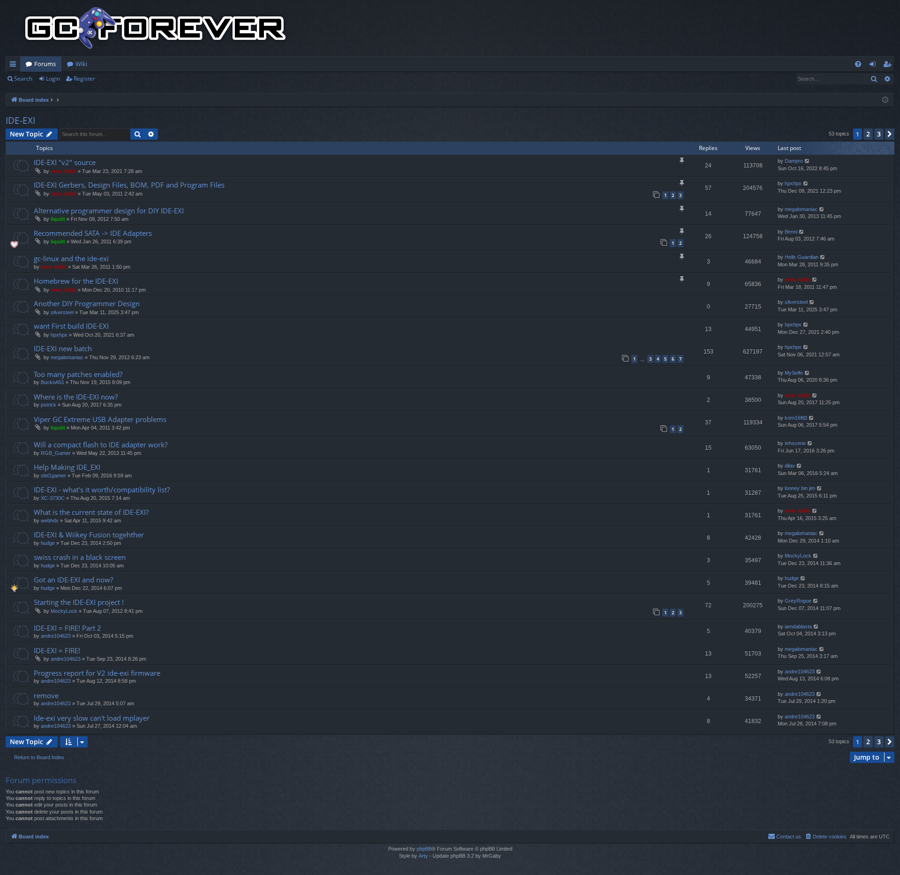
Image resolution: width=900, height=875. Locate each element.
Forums (45, 64)
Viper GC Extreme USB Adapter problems (100, 419)
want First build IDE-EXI (71, 326)
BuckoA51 (52, 382)
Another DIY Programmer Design (87, 303)
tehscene (795, 443)
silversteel (62, 312)
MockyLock (798, 555)
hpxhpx (793, 183)
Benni (791, 231)
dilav (790, 465)
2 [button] (868, 133)
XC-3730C (53, 498)
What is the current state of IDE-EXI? (91, 512)
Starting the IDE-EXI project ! (79, 602)
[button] (889, 134)
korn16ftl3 (796, 418)
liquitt (58, 219)
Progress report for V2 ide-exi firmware (97, 673)
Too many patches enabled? (78, 374)
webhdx (50, 520)
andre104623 (56, 636)
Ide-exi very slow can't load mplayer (92, 718)
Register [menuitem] (889, 66)
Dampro (794, 161)
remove (46, 695)
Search (23, 79)
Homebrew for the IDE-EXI (76, 281)
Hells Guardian (801, 257)
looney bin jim (800, 488)
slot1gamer (53, 475)
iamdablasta (798, 626)
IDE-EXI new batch (63, 348)
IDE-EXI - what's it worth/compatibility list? (102, 489)
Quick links (14, 66)
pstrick (48, 404)
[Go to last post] (807, 161)
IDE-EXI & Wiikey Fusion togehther (89, 534)
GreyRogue (798, 600)
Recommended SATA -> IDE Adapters (93, 233)
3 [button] (879, 133)
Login (53, 79)
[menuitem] (858, 64)
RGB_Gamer (56, 453)
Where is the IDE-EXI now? (76, 396)
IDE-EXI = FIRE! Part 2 (67, 628)
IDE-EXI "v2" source (65, 162)
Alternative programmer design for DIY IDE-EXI (109, 210)
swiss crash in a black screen (80, 557)
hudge (48, 543)
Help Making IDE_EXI (67, 467)
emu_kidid (63, 171)
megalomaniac (801, 209)
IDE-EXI (20, 120)
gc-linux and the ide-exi (71, 258)
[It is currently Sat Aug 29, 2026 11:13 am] (885, 100)
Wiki (81, 64)
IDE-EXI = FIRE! (57, 650)
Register (84, 79)
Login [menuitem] (874, 66)
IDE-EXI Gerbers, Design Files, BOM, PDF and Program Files (129, 184)
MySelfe (794, 373)
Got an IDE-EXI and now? (73, 579)
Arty (423, 856)
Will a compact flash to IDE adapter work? (100, 444)
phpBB (424, 849)
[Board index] (156, 28)
